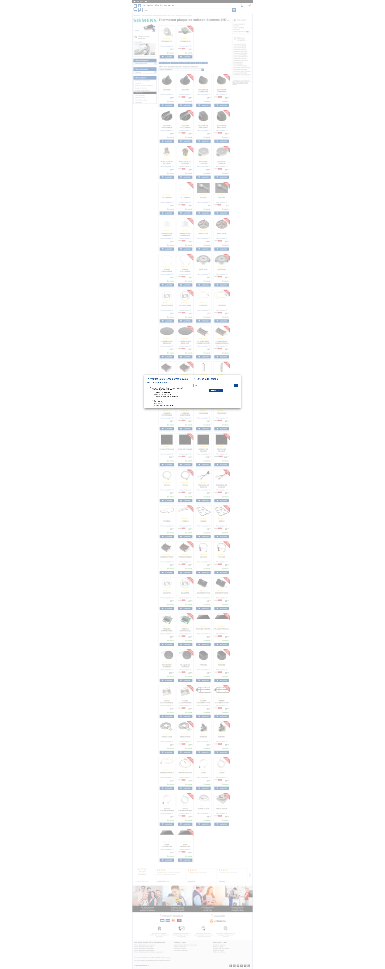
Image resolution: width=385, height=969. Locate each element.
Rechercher (215, 390)
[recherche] (235, 385)
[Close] (240, 374)
